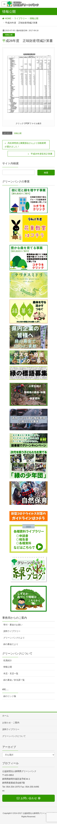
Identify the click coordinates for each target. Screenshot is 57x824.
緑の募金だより (10, 644)
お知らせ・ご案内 (10, 722)
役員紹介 (7, 660)
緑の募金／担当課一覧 (14, 680)
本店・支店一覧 (10, 673)
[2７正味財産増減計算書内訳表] (28, 84)
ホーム (5, 715)
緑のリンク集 (9, 696)
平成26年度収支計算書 (41, 154)
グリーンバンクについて (14, 736)
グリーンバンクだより (14, 637)
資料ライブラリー (11, 631)
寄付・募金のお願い (12, 624)
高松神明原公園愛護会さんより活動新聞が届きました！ (25, 145)
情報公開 (8, 35)
